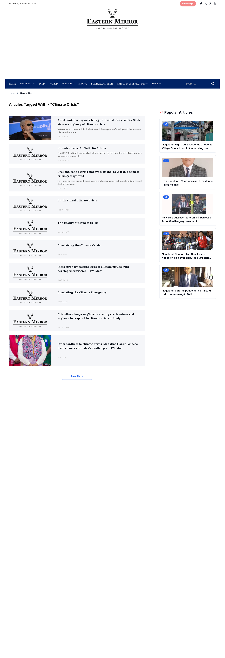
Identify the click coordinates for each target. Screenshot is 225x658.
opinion (67, 83)
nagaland (26, 83)
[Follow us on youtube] (215, 3)
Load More (77, 376)
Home (12, 83)
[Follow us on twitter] (205, 3)
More (155, 83)
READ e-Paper (188, 4)
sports (83, 83)
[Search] (213, 84)
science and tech (102, 83)
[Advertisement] (112, 54)
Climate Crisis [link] (27, 93)
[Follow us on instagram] (210, 3)
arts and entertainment (132, 83)
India (42, 83)
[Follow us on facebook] (201, 3)
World (54, 83)
